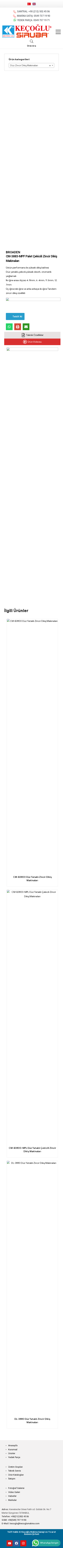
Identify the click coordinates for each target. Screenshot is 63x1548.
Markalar (12, 1500)
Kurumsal (12, 1449)
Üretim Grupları (15, 1467)
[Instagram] (23, 1543)
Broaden (13, 252)
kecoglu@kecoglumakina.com (24, 1523)
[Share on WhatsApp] (9, 326)
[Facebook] (16, 1543)
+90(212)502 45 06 (20, 1516)
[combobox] (31, 65)
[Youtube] (10, 1543)
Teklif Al (17, 316)
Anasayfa (12, 1445)
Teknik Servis (14, 1470)
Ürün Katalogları (16, 1475)
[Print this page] (17, 326)
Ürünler (11, 1453)
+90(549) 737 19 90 (17, 1520)
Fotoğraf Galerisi (16, 1488)
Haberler (12, 1496)
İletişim (11, 1478)
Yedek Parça (14, 1457)
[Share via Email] (26, 326)
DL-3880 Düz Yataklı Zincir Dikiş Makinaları (32, 1421)
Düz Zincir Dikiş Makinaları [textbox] (30, 65)
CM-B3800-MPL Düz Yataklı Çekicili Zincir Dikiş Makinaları (32, 1150)
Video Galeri (14, 1492)
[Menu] (58, 32)
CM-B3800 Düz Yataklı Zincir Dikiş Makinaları (32, 879)
